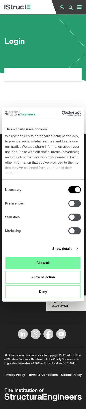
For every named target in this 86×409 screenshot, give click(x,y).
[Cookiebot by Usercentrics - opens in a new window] (62, 113)
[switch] (74, 203)
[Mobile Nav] (78, 7)
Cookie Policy (71, 375)
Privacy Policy (14, 375)
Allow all (43, 263)
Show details (62, 248)
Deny (43, 291)
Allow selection (43, 277)
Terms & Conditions (43, 375)
